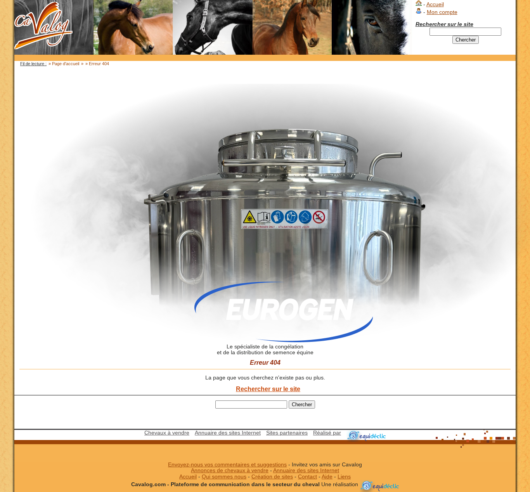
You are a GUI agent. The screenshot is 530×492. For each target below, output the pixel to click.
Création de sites (272, 477)
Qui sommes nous (224, 477)
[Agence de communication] (366, 433)
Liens (344, 477)
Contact (307, 477)
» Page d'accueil (63, 63)
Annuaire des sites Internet (228, 433)
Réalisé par (327, 433)
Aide (327, 477)
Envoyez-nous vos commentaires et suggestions (227, 465)
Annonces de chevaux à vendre (229, 470)
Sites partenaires (287, 433)
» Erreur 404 (97, 63)
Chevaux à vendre (166, 433)
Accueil (435, 4)
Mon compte (442, 12)
